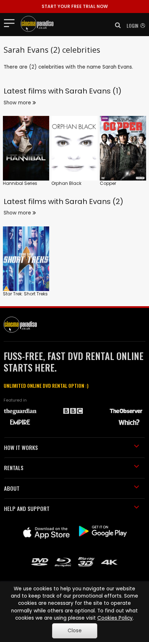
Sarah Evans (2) (94, 201)
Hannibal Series (20, 183)
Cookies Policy (115, 618)
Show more (18, 102)
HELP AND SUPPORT (27, 508)
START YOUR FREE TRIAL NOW (75, 6)
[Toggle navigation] (11, 22)
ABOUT (12, 488)
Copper (108, 183)
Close (75, 630)
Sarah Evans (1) (93, 91)
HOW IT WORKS (21, 447)
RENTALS (14, 468)
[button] (116, 25)
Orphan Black (66, 183)
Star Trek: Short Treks (25, 294)
